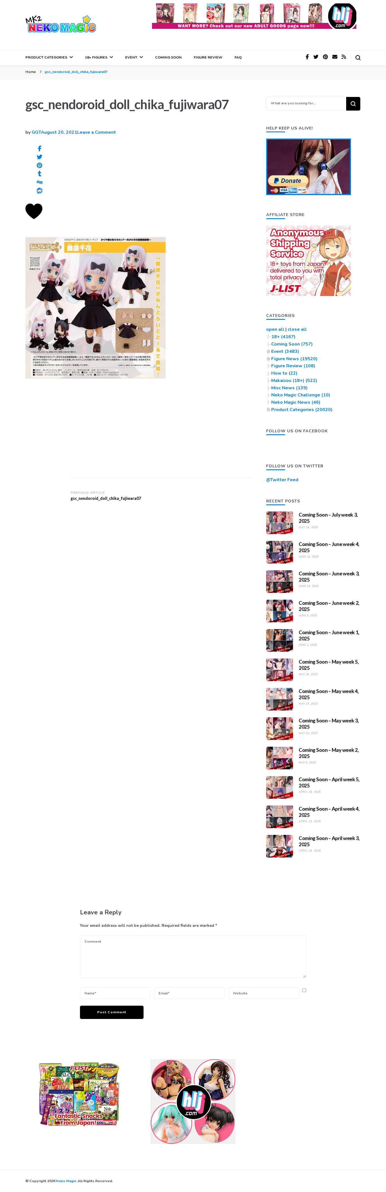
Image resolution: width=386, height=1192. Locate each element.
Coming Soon (168, 57)
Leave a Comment (96, 132)
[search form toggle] (358, 57)
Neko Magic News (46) (295, 402)
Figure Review (208, 57)
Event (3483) (285, 351)
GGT (36, 132)
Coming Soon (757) (292, 344)
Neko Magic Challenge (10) (300, 395)
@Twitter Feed (282, 480)
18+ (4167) (283, 337)
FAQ (238, 57)
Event (131, 57)
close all (297, 329)
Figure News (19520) (294, 359)
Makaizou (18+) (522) (294, 380)
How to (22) (284, 373)
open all (275, 329)
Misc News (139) (289, 388)
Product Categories (46, 57)
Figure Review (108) (293, 366)
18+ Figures (96, 57)
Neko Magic (66, 1180)
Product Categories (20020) (302, 410)
